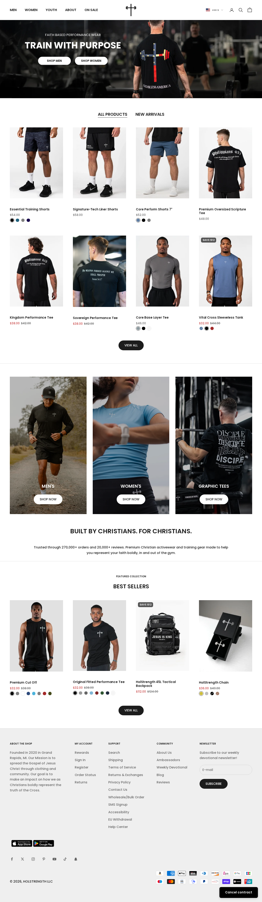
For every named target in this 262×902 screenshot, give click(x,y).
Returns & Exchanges (125, 775)
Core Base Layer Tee (152, 318)
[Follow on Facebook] (12, 859)
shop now (48, 499)
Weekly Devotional (172, 767)
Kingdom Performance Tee (31, 318)
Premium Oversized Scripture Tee (222, 211)
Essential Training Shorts (30, 209)
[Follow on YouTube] (54, 859)
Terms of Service (122, 767)
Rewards (82, 752)
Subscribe (214, 784)
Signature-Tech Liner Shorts (95, 209)
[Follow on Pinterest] (44, 859)
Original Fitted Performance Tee (98, 682)
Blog (160, 775)
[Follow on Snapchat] (76, 859)
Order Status (85, 775)
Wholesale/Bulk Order (126, 797)
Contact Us (117, 789)
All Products (112, 114)
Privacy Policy (119, 782)
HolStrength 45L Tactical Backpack (156, 684)
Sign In (80, 760)
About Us (164, 752)
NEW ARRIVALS (150, 114)
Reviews (163, 782)
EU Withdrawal (120, 819)
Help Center (118, 826)
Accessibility (118, 812)
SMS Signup (118, 804)
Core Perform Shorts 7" (154, 209)
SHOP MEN (54, 61)
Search (114, 752)
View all (131, 345)
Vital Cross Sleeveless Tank (221, 318)
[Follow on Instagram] (33, 859)
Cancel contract (238, 892)
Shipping (115, 760)
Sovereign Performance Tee (95, 318)
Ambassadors (168, 760)
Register (81, 767)
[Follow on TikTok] (65, 859)
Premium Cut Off (23, 683)
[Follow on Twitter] (22, 859)
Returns (81, 782)
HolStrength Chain (213, 683)
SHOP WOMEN (91, 61)
